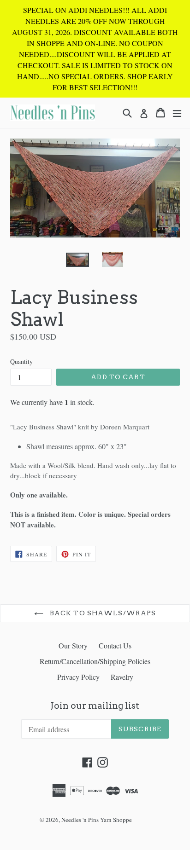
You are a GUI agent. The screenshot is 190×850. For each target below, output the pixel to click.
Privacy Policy (78, 677)
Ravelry (122, 677)
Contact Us (115, 645)
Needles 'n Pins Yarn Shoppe (96, 819)
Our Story (73, 645)
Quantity (21, 361)
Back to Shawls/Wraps (102, 613)
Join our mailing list (95, 706)
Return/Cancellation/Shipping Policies (95, 661)
